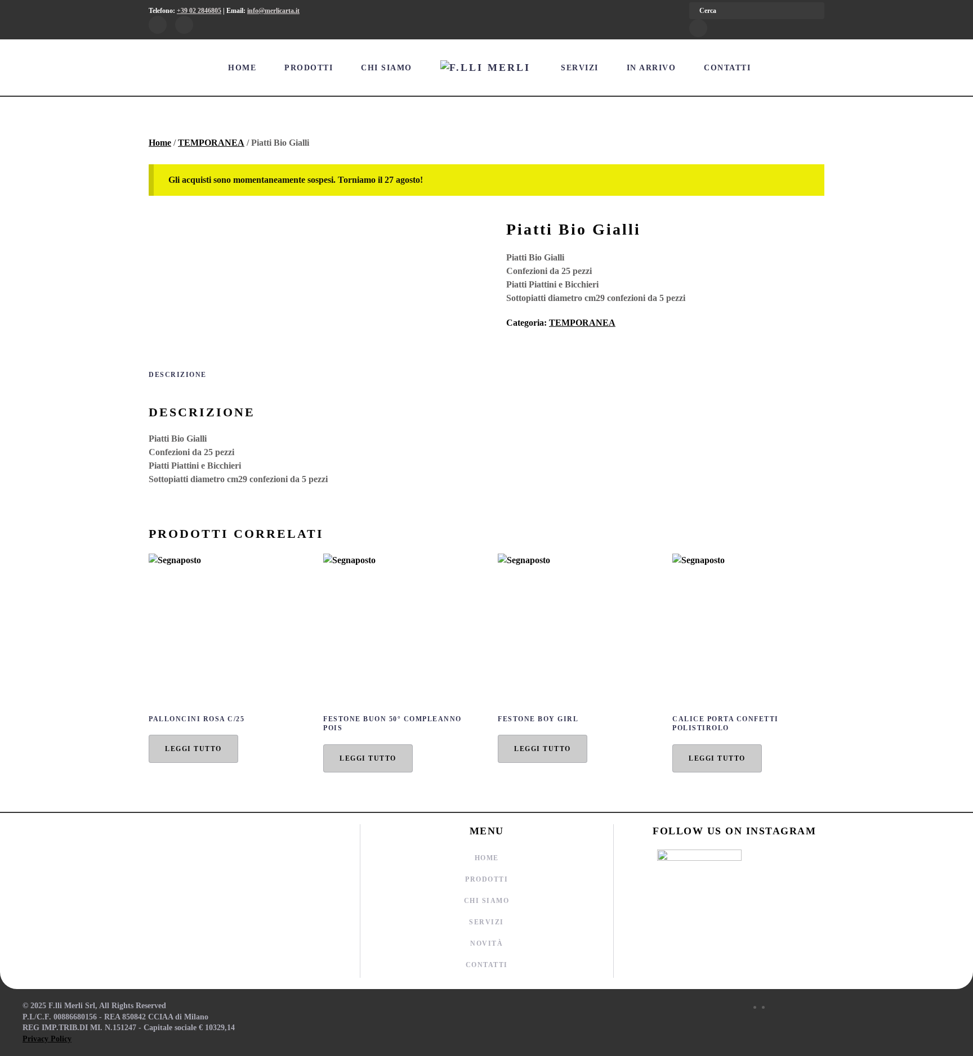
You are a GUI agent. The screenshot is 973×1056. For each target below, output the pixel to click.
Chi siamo (386, 68)
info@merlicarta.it (273, 11)
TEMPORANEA (211, 142)
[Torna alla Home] (486, 67)
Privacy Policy (47, 1039)
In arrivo (651, 68)
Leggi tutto (193, 749)
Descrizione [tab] (178, 375)
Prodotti (308, 68)
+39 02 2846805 (199, 11)
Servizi (580, 68)
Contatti (727, 68)
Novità (486, 943)
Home (242, 68)
